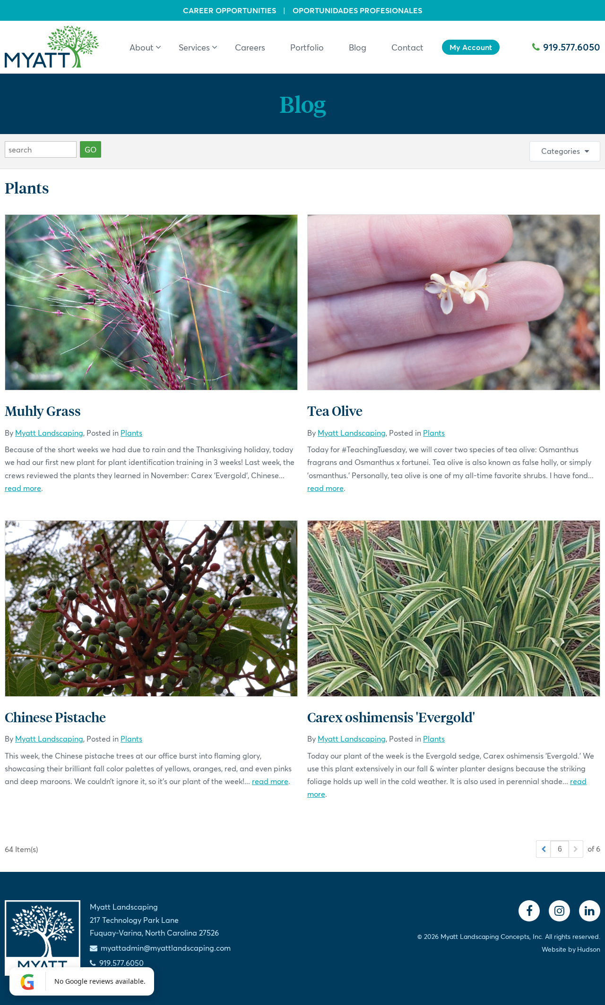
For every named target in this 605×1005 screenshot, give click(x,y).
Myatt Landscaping (49, 433)
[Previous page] (543, 849)
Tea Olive (335, 410)
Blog (302, 103)
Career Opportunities (229, 10)
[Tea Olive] (454, 302)
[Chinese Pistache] (151, 608)
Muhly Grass (43, 410)
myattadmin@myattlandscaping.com (166, 948)
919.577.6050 (571, 47)
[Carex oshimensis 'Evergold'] (454, 608)
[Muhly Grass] (151, 302)
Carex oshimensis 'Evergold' (391, 717)
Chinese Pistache (55, 717)
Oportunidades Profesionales (357, 10)
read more (23, 488)
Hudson (588, 949)
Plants (131, 433)
